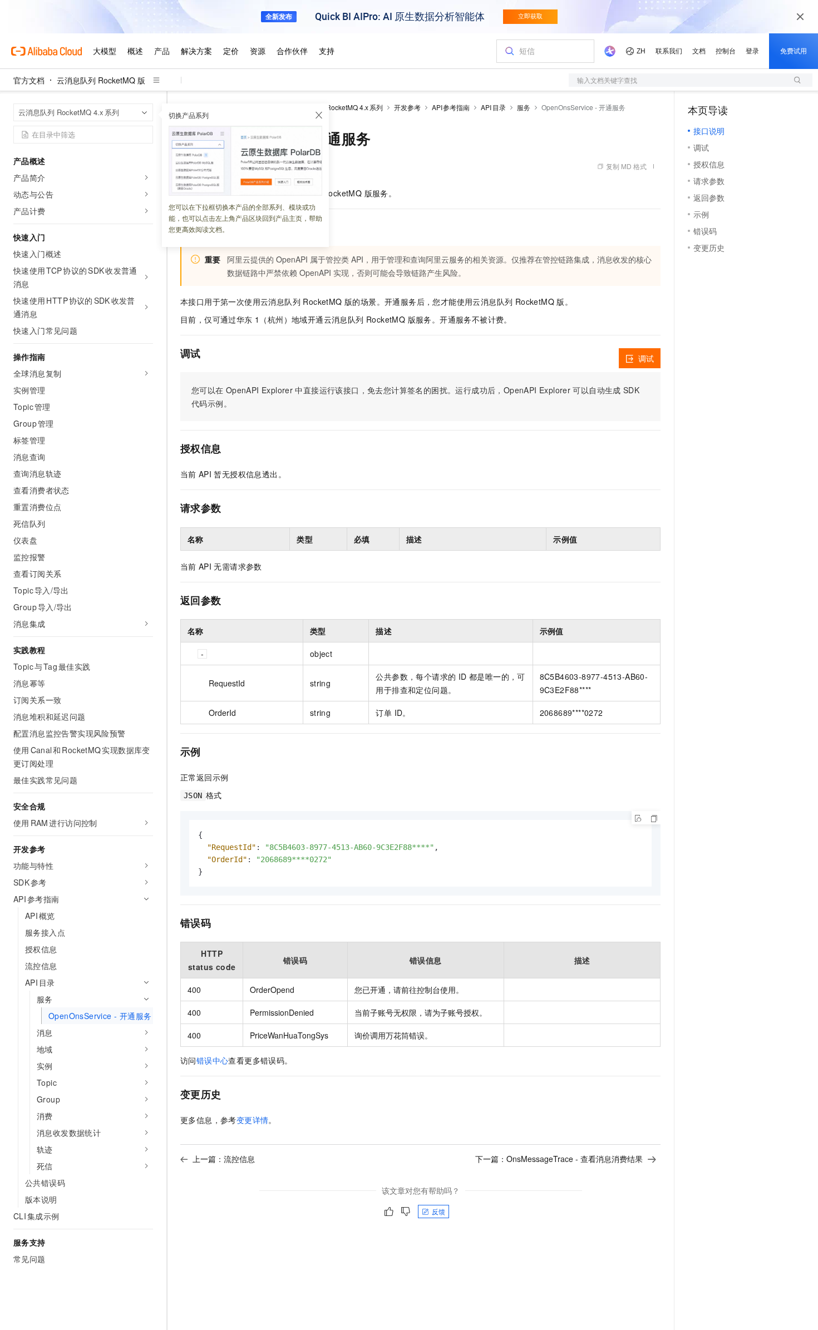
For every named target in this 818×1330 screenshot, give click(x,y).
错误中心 (212, 1060)
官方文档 (29, 80)
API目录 (493, 107)
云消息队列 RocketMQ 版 (101, 80)
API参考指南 (451, 107)
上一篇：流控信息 (224, 1158)
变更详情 (252, 1119)
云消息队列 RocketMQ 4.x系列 (337, 107)
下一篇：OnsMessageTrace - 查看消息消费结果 (559, 1158)
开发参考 (407, 107)
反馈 (438, 1211)
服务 (523, 107)
